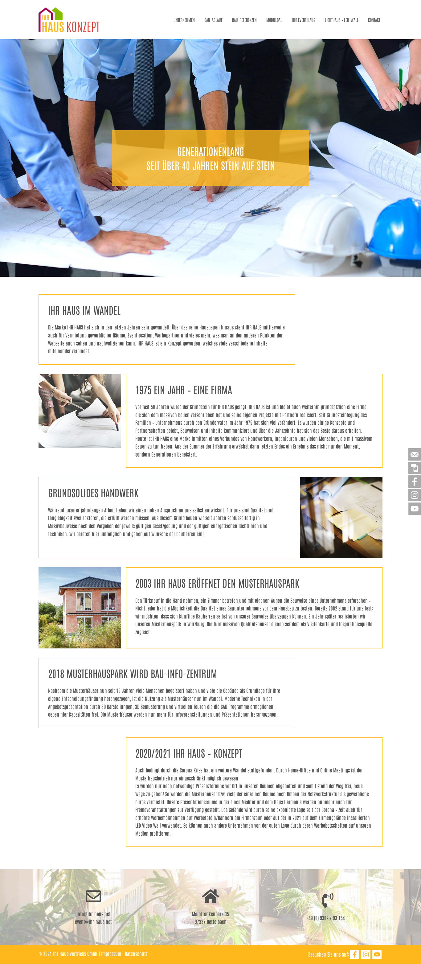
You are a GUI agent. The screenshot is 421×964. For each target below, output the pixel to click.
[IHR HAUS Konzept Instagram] (365, 954)
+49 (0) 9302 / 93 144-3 (328, 918)
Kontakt (374, 20)
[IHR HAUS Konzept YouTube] (377, 954)
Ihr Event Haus (303, 20)
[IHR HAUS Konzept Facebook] (354, 954)
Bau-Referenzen (244, 20)
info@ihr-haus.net (93, 914)
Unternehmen (184, 20)
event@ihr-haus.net (93, 921)
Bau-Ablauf (213, 20)
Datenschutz (136, 953)
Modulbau (274, 20)
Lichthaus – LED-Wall (341, 20)
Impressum (111, 953)
